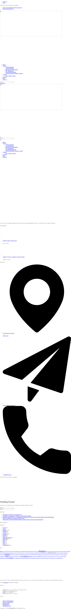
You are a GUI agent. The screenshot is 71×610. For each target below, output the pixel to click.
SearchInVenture (2, 556)
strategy (39, 556)
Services (4, 66)
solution (25, 556)
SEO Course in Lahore (11, 75)
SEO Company (11, 556)
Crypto (4, 532)
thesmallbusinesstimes (3, 558)
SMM (21, 556)
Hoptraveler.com (52, 552)
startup (30, 556)
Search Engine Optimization (12, 69)
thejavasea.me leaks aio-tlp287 (61, 556)
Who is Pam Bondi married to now (35, 558)
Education (5, 534)
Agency (4, 527)
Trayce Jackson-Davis (16, 558)
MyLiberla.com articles (47, 554)
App (4, 529)
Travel (4, 543)
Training (4, 74)
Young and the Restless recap (58, 558)
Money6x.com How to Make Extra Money (22, 554)
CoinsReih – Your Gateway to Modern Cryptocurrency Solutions (14, 256)
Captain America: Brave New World (51, 551)
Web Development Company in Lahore (14, 73)
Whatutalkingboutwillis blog (25, 558)
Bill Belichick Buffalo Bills (25, 551)
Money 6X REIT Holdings (34, 554)
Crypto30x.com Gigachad (62, 551)
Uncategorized (6, 545)
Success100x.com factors (46, 556)
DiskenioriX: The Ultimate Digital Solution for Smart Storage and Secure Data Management (23, 519)
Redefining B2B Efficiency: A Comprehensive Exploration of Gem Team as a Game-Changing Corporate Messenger (28, 517)
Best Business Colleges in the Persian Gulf (10, 240)
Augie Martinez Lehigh (17, 551)
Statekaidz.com (34, 556)
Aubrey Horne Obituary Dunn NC (7, 551)
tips (8, 558)
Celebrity (5, 531)
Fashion (4, 535)
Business (5, 530)
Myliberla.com (40, 554)
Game (4, 536)
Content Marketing (10, 67)
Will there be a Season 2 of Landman (47, 558)
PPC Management (10, 70)
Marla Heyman (13, 554)
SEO (4, 541)
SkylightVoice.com (17, 556)
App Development (10, 68)
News (4, 540)
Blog (4, 78)
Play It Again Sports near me (55, 554)
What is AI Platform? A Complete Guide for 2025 (13, 518)
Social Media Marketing (11, 72)
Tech (4, 542)
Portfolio (5, 77)
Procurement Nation (64, 554)
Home (4, 64)
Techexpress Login (53, 556)
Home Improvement (7, 537)
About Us (5, 79)
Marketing (5, 538)
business (42, 551)
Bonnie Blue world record (34, 551)
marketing (7, 554)
